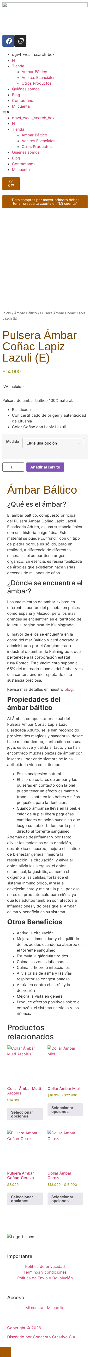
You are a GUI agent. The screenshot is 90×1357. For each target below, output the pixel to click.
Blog (16, 94)
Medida (12, 441)
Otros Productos (37, 83)
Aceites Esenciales (38, 77)
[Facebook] (8, 41)
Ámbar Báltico (34, 71)
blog (69, 689)
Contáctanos (23, 100)
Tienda (18, 66)
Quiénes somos (26, 89)
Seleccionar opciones (22, 1114)
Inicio (6, 313)
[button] (45, 112)
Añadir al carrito (45, 467)
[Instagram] (20, 41)
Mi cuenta (21, 106)
